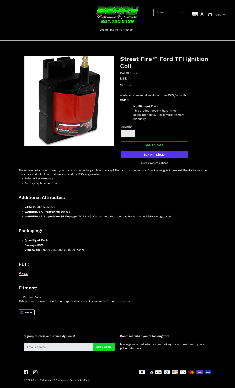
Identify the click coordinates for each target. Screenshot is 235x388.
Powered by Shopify (81, 380)
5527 (24, 273)
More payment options (154, 162)
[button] (194, 14)
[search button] (184, 12)
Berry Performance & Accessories (51, 380)
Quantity (126, 126)
